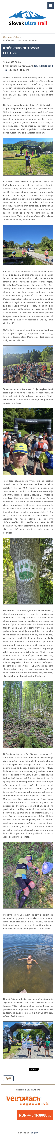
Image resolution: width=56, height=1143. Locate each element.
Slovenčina (23, 1132)
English (34, 1132)
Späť (8, 1078)
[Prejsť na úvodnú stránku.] (28, 14)
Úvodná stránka (11, 37)
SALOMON (41, 66)
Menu (50, 5)
